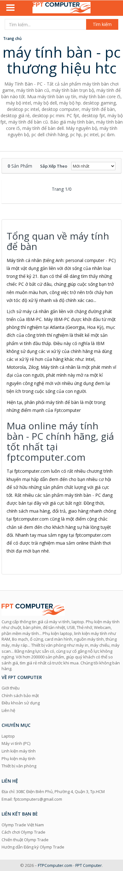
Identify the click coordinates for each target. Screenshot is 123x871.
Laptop (8, 736)
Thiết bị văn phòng (19, 766)
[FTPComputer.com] (61, 8)
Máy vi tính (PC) (16, 743)
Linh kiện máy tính (19, 751)
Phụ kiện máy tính (18, 758)
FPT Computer (88, 865)
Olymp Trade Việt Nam (23, 825)
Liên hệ (8, 710)
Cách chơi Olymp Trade (23, 832)
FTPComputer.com (55, 865)
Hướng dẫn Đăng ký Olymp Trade (33, 847)
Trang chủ (12, 38)
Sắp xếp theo (53, 166)
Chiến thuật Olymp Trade (25, 839)
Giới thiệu (11, 688)
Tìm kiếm (102, 24)
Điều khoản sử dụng (21, 703)
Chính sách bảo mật (20, 695)
